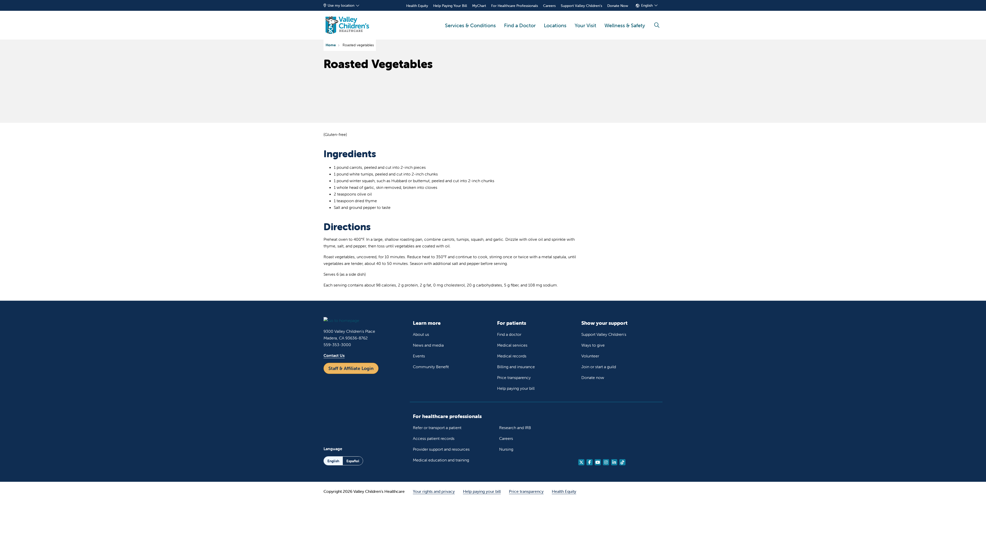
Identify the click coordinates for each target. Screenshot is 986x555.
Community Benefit (431, 366)
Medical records (511, 355)
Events (419, 355)
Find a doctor (509, 334)
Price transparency (514, 377)
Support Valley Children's (581, 5)
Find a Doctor (520, 25)
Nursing (506, 449)
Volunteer (590, 355)
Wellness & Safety (624, 25)
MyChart (479, 5)
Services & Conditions (470, 25)
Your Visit (585, 25)
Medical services (512, 345)
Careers (549, 5)
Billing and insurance (516, 366)
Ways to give (593, 345)
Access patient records (433, 438)
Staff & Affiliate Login (351, 368)
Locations (555, 25)
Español (352, 461)
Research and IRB (515, 427)
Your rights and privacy (434, 491)
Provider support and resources (441, 449)
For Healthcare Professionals (514, 5)
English (647, 5)
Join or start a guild (598, 366)
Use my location (341, 5)
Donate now (592, 377)
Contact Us (334, 355)
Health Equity (417, 5)
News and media (428, 345)
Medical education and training (441, 459)
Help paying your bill (516, 388)
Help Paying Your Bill (450, 5)
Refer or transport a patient (437, 427)
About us (421, 334)
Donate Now (617, 5)
